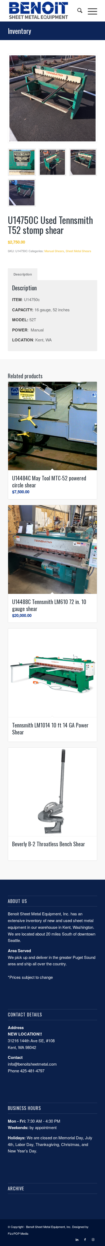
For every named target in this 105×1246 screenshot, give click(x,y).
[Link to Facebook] (85, 1239)
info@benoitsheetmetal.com (32, 1064)
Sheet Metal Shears (78, 251)
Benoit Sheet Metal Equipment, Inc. (48, 1226)
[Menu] (89, 11)
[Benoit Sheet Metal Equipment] (43, 11)
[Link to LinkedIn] (77, 1239)
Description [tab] (22, 274)
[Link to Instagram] (93, 1239)
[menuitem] (77, 11)
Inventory (19, 31)
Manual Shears (54, 251)
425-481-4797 (32, 1070)
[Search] (77, 11)
